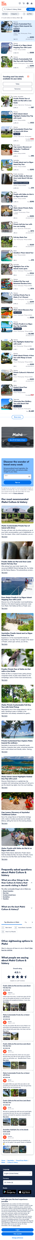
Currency (6, 1178)
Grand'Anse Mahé (21, 1160)
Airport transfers (8, 891)
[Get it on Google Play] (9, 1192)
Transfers (6, 899)
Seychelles (10, 1160)
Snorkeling (6, 897)
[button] (17, 31)
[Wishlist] (20, 3)
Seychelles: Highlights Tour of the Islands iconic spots (15, 1130)
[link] (17, 31)
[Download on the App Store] (24, 1192)
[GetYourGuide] (3, 3)
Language (6, 1169)
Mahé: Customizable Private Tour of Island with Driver (16, 1016)
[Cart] (24, 3)
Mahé (3, 1162)
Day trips (6, 893)
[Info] (21, 17)
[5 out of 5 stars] (17, 990)
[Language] (27, 3)
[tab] (11, 922)
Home (3, 1160)
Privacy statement (18, 493)
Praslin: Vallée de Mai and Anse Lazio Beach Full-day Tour (17, 986)
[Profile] (32, 3)
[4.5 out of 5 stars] (17, 976)
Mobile (5, 1188)
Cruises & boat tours (9, 895)
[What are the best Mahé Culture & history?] (32, 908)
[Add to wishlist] (10, 23)
